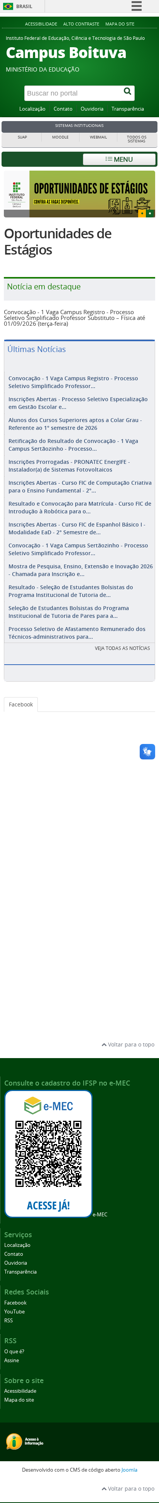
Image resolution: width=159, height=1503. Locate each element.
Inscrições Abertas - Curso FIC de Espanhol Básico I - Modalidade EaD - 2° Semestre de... (76, 544)
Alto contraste (81, 24)
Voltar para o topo (130, 1060)
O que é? (14, 1367)
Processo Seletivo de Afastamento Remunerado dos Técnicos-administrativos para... (76, 649)
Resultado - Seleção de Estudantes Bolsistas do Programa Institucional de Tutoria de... (70, 607)
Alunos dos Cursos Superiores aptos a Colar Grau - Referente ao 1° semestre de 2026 (75, 440)
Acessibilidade (41, 24)
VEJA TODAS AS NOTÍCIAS (122, 664)
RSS (8, 1337)
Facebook (21, 720)
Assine (11, 1376)
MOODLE (60, 137)
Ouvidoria (92, 109)
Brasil (24, 6)
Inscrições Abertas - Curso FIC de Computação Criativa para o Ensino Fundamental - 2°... (80, 502)
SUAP (22, 137)
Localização (32, 109)
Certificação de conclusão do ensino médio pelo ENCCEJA (77, 249)
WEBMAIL (98, 137)
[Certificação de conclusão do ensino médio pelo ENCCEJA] (79, 194)
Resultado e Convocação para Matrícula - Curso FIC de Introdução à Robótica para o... (79, 523)
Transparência (128, 109)
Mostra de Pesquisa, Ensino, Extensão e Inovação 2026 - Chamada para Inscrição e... (80, 586)
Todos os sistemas (136, 139)
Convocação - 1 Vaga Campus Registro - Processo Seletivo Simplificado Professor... (73, 398)
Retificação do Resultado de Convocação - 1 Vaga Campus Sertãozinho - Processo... (73, 461)
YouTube (14, 1328)
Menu (122, 159)
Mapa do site (119, 24)
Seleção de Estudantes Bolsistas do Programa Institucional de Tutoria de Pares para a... (68, 628)
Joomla (129, 1486)
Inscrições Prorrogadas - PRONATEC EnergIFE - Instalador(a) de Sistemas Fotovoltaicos (69, 481)
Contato (63, 109)
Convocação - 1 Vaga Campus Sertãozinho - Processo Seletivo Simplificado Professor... (78, 565)
